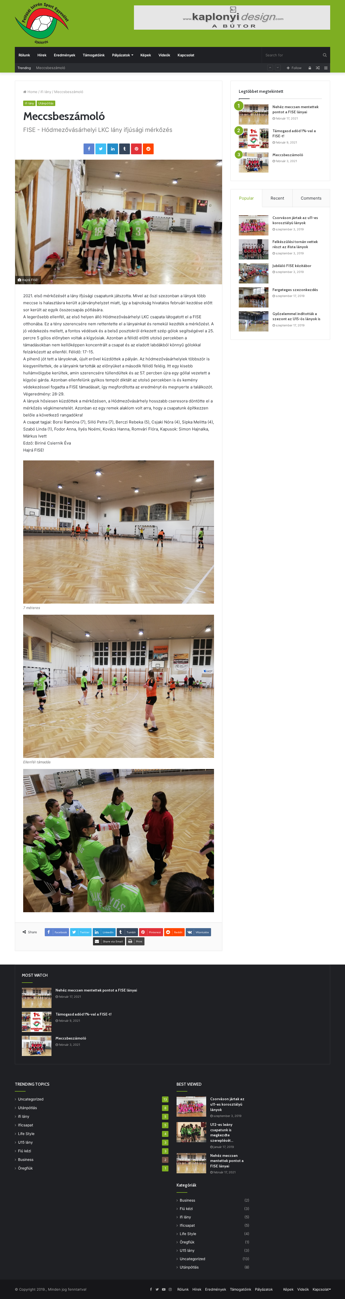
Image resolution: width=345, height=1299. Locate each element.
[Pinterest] (136, 148)
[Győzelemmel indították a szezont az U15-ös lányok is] (253, 321)
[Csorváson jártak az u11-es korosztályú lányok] (253, 225)
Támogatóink (94, 55)
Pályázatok (121, 55)
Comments (311, 198)
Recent (277, 198)
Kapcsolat (186, 55)
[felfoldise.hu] (42, 23)
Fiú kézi (24, 1151)
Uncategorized (30, 1099)
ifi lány (45, 92)
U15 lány (25, 1142)
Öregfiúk (25, 1168)
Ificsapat (25, 1125)
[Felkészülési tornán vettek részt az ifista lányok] (253, 249)
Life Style (26, 1134)
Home (31, 92)
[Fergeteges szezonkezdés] (253, 297)
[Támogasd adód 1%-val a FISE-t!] (253, 138)
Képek (145, 55)
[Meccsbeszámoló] (253, 162)
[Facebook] (89, 148)
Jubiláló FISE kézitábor (291, 265)
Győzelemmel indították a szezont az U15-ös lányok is (296, 316)
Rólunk (24, 55)
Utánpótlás (46, 103)
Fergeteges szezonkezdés (295, 289)
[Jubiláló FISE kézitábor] (253, 273)
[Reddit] (148, 148)
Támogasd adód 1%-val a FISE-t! (84, 1014)
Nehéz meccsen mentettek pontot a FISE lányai (295, 109)
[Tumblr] (124, 148)
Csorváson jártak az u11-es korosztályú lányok (295, 220)
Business (25, 1159)
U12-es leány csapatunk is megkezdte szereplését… (221, 1132)
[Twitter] (100, 148)
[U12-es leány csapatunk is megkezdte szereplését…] (191, 1132)
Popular (246, 198)
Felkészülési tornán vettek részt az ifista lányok (295, 244)
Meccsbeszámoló (50, 68)
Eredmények (64, 55)
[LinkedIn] (112, 148)
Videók (164, 55)
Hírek (41, 55)
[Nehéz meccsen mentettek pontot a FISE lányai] (253, 114)
